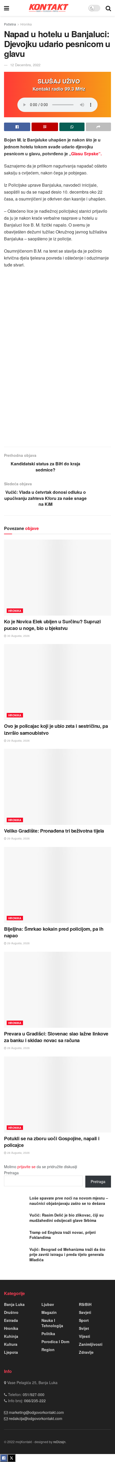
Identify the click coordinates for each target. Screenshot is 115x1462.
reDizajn (59, 1441)
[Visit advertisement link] (57, 380)
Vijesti (84, 1336)
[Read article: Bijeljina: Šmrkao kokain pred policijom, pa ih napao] (57, 885)
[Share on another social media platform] (98, 127)
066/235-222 (34, 1400)
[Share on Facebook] (17, 127)
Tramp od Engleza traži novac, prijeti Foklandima (62, 1235)
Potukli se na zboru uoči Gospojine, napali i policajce (51, 1141)
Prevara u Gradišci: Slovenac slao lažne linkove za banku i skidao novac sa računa (56, 1037)
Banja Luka (14, 1304)
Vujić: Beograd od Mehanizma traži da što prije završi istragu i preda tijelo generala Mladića (67, 1254)
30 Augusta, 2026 (18, 636)
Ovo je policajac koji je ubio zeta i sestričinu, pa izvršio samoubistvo (56, 729)
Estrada (11, 1320)
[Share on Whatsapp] (72, 127)
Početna (10, 24)
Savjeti (85, 1312)
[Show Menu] (6, 8)
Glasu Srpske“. (86, 154)
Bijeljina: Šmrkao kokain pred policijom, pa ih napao (53, 932)
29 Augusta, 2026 (18, 740)
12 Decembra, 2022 (25, 64)
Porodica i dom (55, 1341)
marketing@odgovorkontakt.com (36, 1412)
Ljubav (47, 1304)
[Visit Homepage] (49, 8)
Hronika (26, 24)
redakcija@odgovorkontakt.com (35, 1418)
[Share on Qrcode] (45, 127)
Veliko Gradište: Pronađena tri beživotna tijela (54, 830)
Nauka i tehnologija (52, 1323)
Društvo (11, 1312)
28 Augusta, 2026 (18, 1048)
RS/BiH (85, 1304)
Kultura (10, 1344)
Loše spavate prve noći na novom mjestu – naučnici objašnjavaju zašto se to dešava (68, 1200)
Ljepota (11, 1352)
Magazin (49, 1312)
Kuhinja (11, 1336)
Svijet (84, 1328)
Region (48, 1349)
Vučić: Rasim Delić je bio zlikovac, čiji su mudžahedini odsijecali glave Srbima (66, 1217)
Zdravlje (86, 1352)
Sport (84, 1320)
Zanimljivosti (90, 1344)
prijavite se (26, 1166)
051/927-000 (33, 1394)
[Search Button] (108, 8)
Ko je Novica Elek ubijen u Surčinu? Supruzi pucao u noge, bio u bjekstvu (52, 625)
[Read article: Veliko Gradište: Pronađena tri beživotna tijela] (57, 787)
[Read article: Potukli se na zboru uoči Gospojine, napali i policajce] (57, 1094)
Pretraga (11, 1172)
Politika (48, 1333)
